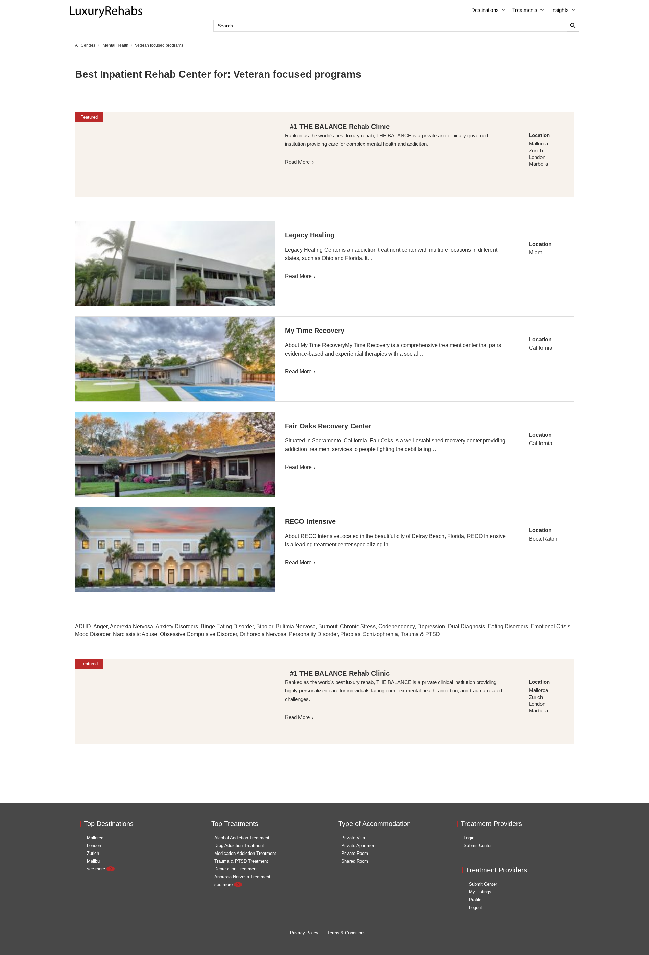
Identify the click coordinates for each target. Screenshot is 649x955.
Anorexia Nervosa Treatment (242, 876)
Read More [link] (297, 162)
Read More (298, 276)
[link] (175, 154)
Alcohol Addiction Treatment (241, 837)
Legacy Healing (309, 235)
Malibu (93, 861)
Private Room (354, 853)
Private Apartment (359, 845)
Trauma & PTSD (420, 634)
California (540, 348)
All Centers (85, 45)
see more (96, 868)
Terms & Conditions (346, 933)
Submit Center (478, 845)
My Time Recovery (314, 330)
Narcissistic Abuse (135, 634)
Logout (475, 907)
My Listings (480, 891)
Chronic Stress (358, 626)
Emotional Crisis (550, 626)
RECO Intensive (310, 521)
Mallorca (95, 837)
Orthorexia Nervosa (263, 634)
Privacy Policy (304, 933)
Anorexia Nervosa (131, 626)
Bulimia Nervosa (296, 626)
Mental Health (115, 45)
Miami (536, 252)
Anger (100, 626)
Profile (475, 899)
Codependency (396, 626)
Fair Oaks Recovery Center (328, 426)
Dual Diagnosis (466, 626)
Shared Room (354, 861)
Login (469, 837)
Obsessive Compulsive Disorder (198, 634)
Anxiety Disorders (176, 626)
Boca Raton (543, 539)
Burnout (327, 626)
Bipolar (264, 626)
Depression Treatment (236, 868)
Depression (431, 626)
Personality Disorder (313, 634)
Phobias (350, 634)
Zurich (93, 853)
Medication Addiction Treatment (245, 853)
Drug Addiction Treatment (239, 845)
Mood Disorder (92, 634)
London (94, 845)
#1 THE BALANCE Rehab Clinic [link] (340, 126)
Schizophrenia (380, 634)
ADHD (83, 626)
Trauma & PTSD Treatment (241, 861)
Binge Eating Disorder (227, 626)
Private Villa (353, 837)
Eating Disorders (508, 626)
